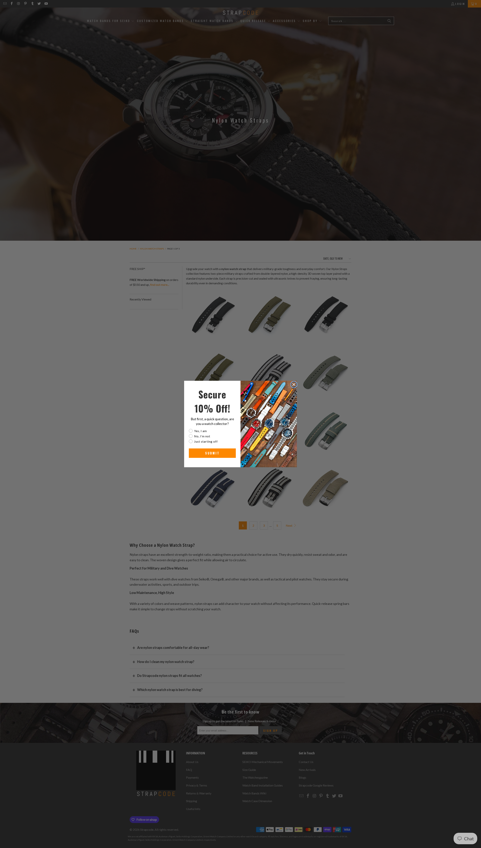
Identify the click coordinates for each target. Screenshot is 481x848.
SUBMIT (212, 453)
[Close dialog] (294, 385)
